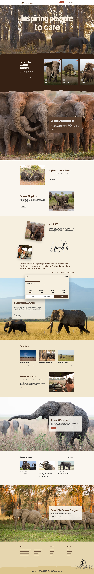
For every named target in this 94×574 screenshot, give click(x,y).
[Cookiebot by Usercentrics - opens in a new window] (63, 276)
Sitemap (68, 555)
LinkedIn (51, 553)
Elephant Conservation (38, 549)
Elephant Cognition (37, 551)
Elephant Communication (24, 551)
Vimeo (51, 555)
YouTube (51, 556)
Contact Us (69, 553)
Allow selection (47, 296)
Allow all (61, 296)
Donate (68, 549)
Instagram (52, 549)
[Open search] (67, 2)
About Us (35, 556)
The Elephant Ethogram (24, 555)
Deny (33, 296)
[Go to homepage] (26, 2)
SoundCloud (52, 558)
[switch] (41, 292)
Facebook (52, 551)
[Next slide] (75, 72)
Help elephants (36, 555)
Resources (36, 553)
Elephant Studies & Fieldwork (25, 549)
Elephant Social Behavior (24, 553)
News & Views (22, 556)
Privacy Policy (69, 551)
